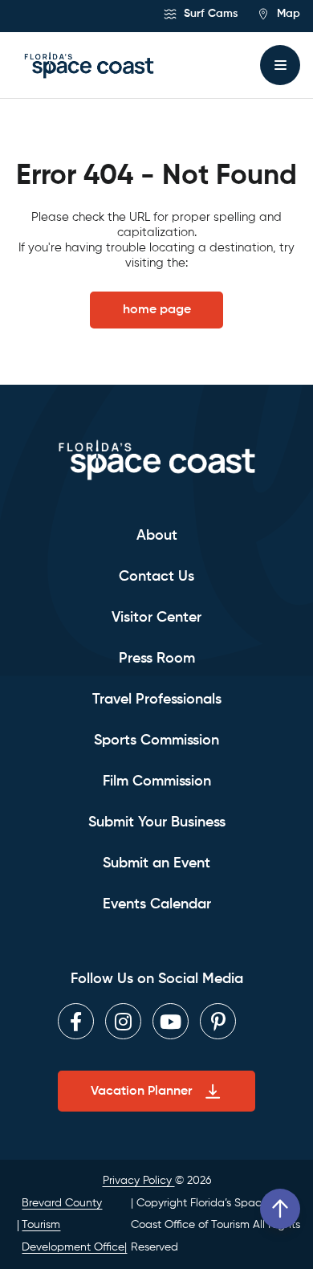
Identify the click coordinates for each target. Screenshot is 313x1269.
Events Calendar (157, 904)
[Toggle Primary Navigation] (280, 65)
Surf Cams (209, 13)
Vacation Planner (141, 1091)
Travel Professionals (157, 699)
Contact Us (156, 576)
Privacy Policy (139, 1180)
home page (157, 310)
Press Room (157, 658)
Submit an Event (156, 863)
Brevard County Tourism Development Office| (74, 1225)
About (156, 535)
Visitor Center (156, 617)
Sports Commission (156, 740)
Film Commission (157, 781)
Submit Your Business (157, 822)
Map (287, 13)
